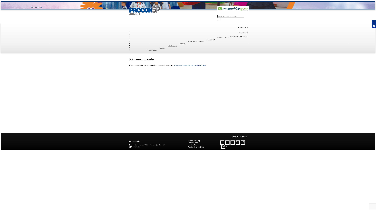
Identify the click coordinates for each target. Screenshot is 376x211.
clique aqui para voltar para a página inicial (190, 65)
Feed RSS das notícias (222, 143)
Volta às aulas (172, 46)
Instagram (233, 142)
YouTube (238, 142)
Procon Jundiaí (145, 10)
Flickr (243, 142)
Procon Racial (152, 50)
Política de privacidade (196, 147)
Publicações (211, 39)
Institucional (243, 32)
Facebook (228, 142)
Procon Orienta (222, 37)
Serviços (182, 44)
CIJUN (193, 145)
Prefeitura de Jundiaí (239, 136)
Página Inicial (243, 27)
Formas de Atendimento (196, 42)
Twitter (223, 146)
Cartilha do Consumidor (239, 36)
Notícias (162, 48)
